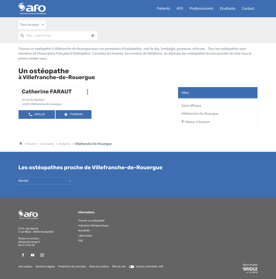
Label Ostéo (85, 235)
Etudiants (227, 8)
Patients (163, 8)
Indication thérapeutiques (93, 225)
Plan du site (119, 266)
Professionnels (201, 8)
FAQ (80, 240)
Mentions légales (45, 267)
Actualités (84, 230)
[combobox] (32, 24)
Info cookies (25, 267)
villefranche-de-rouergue (199, 113)
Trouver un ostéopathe (91, 220)
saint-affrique (191, 105)
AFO (180, 8)
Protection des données (72, 267)
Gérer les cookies (99, 266)
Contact (248, 8)
